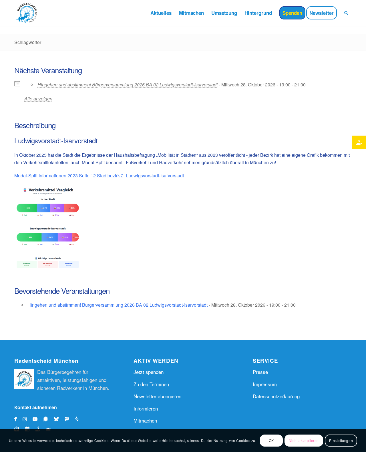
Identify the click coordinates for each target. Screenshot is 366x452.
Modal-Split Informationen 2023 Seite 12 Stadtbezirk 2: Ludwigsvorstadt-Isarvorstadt (99, 175)
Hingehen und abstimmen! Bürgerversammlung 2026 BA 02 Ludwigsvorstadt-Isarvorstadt (127, 84)
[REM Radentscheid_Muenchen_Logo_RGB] (27, 13)
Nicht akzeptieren (304, 440)
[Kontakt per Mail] (48, 428)
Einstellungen (341, 440)
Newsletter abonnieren (157, 396)
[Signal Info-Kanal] (47, 418)
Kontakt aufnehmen (35, 407)
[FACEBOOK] (15, 418)
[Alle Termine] (29, 428)
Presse (260, 371)
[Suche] (346, 13)
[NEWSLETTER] (18, 428)
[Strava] (79, 418)
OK (271, 440)
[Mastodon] (68, 418)
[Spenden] (39, 428)
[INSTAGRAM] (25, 418)
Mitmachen (145, 420)
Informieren (146, 408)
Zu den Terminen (151, 384)
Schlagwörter (27, 42)
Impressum (265, 384)
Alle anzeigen (38, 98)
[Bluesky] (57, 418)
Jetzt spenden (149, 371)
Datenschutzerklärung (276, 396)
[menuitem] (161, 13)
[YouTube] (35, 418)
